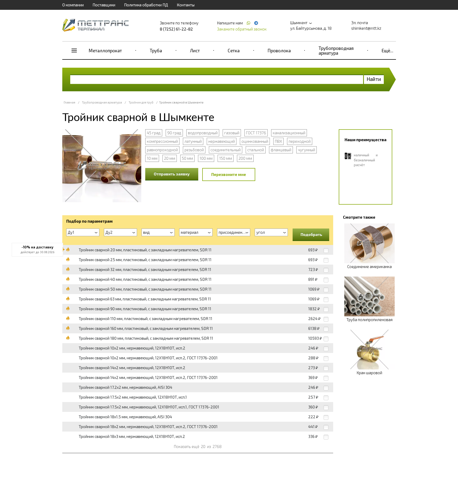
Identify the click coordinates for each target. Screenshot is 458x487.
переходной (300, 141)
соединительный (225, 149)
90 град (174, 132)
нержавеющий (221, 141)
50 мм (187, 158)
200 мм (245, 158)
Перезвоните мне (228, 174)
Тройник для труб (141, 102)
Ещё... (387, 50)
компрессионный (162, 141)
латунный (193, 141)
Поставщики (104, 4)
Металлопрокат (105, 50)
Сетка (234, 50)
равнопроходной (162, 149)
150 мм (225, 158)
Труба (156, 50)
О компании (73, 4)
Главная (69, 102)
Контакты (186, 4)
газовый (231, 132)
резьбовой (194, 149)
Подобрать (311, 234)
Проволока (279, 50)
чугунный (306, 149)
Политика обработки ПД (146, 4)
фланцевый (281, 149)
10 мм (152, 158)
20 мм (169, 158)
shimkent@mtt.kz (366, 28)
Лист (195, 50)
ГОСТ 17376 (256, 132)
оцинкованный (254, 141)
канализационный (289, 132)
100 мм (206, 158)
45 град (154, 132)
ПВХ (278, 141)
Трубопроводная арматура (336, 50)
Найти (374, 79)
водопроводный (203, 132)
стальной (255, 149)
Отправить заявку (172, 173)
